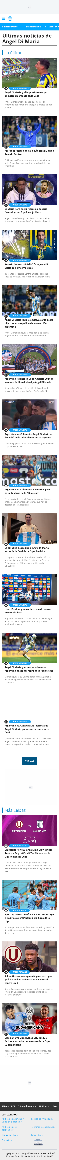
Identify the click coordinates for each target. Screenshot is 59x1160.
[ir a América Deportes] (10, 18)
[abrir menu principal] (4, 19)
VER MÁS (29, 761)
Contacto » (7, 1140)
